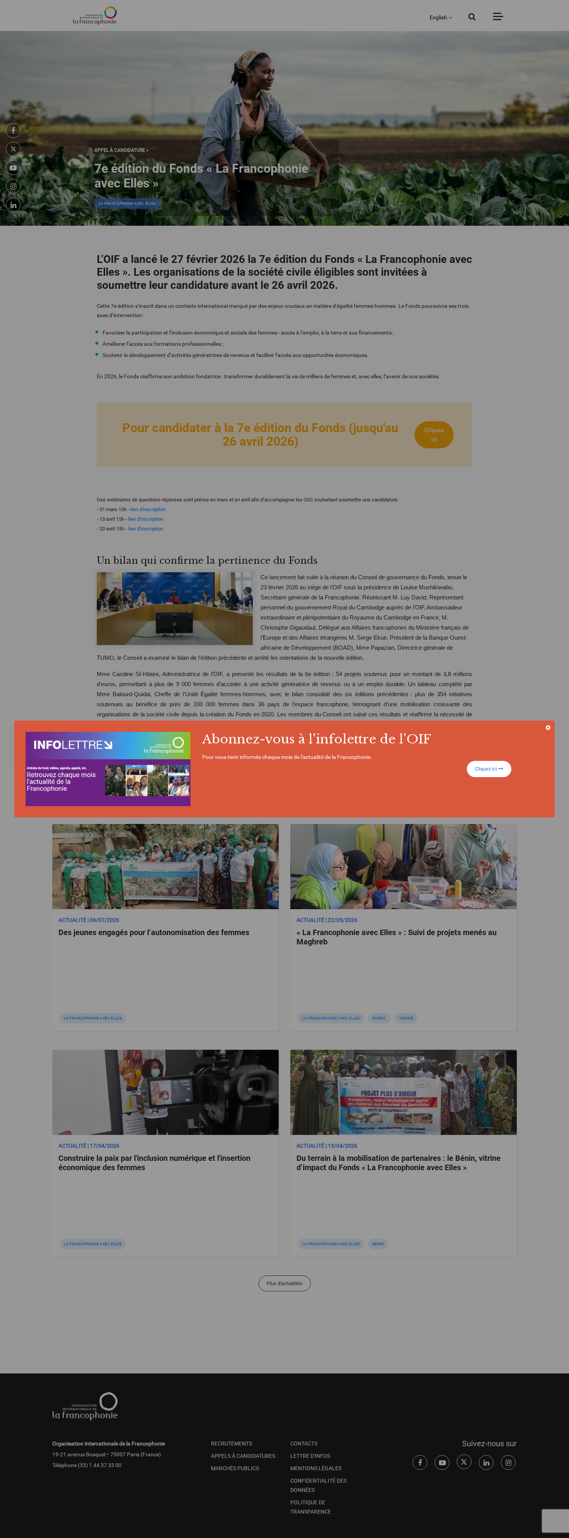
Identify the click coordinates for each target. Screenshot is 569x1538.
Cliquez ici (486, 769)
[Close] (548, 728)
